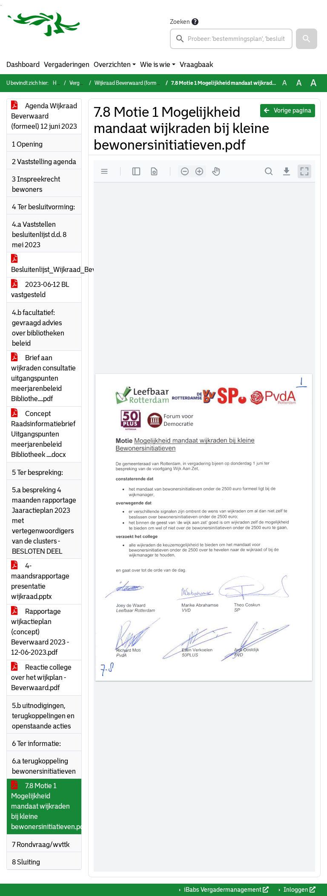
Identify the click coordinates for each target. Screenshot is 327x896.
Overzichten (112, 64)
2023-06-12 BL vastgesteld (40, 289)
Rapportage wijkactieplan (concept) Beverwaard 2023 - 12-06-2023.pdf (40, 632)
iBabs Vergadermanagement (223, 889)
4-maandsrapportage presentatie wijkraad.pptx (40, 581)
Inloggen (296, 889)
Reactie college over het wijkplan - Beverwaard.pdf (41, 677)
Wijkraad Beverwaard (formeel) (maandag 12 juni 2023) (157, 83)
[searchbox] (231, 39)
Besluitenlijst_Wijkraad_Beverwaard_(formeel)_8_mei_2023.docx (46, 269)
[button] (306, 39)
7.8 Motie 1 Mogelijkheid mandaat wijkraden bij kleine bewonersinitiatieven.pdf (46, 806)
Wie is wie (155, 64)
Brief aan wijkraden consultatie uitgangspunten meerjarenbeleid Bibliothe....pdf (43, 378)
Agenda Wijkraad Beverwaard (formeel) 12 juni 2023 (44, 116)
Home (59, 83)
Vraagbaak (196, 64)
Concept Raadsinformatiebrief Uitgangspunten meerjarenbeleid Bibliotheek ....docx (43, 434)
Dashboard (23, 64)
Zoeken (180, 21)
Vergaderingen (66, 64)
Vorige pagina (291, 110)
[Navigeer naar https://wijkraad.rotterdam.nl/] (43, 33)
